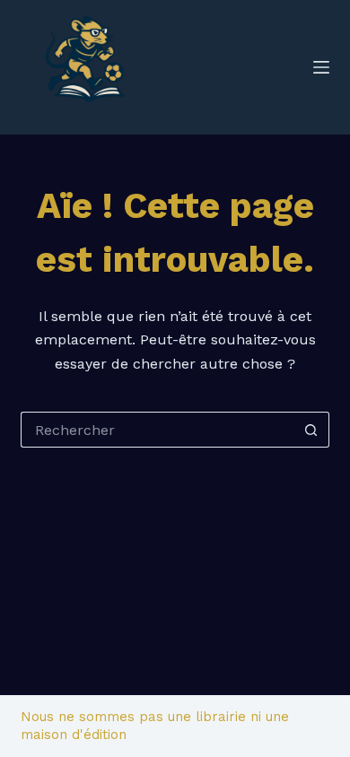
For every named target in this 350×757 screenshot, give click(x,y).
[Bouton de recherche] (311, 430)
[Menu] (321, 67)
